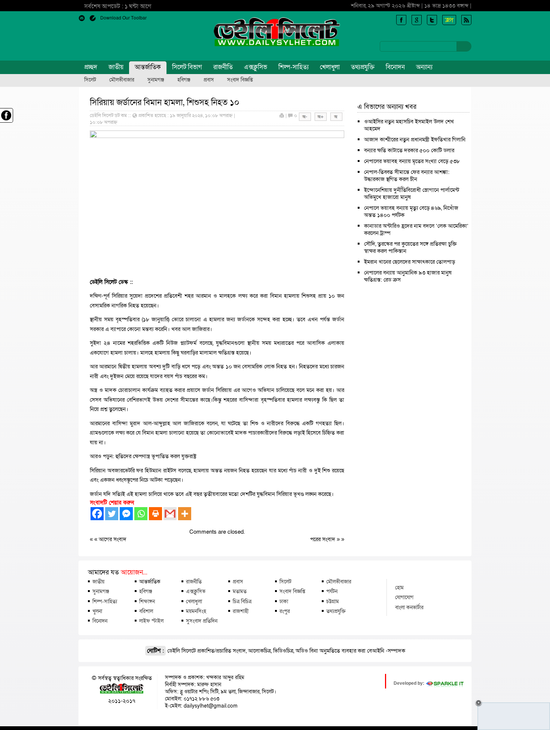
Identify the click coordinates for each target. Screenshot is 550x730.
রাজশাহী (240, 611)
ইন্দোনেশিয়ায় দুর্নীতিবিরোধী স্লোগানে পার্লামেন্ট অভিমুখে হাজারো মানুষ (411, 193)
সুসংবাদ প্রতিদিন (201, 621)
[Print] (155, 513)
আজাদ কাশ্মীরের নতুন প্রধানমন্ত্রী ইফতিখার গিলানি (414, 139)
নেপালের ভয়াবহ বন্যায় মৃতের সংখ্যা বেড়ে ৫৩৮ (412, 161)
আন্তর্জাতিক (148, 67)
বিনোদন (395, 67)
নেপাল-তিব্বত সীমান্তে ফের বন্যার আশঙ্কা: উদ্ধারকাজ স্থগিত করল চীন (406, 175)
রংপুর (284, 611)
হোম (399, 588)
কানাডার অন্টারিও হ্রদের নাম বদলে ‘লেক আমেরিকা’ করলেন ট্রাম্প (416, 229)
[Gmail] (170, 513)
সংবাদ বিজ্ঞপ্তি (240, 80)
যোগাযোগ (404, 597)
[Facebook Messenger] (126, 513)
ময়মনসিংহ (196, 611)
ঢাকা (283, 601)
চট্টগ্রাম (332, 601)
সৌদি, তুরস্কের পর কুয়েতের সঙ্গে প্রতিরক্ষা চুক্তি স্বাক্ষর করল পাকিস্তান (410, 247)
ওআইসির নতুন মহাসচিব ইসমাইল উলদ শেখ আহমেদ (409, 125)
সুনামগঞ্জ (155, 80)
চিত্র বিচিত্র (242, 601)
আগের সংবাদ (112, 539)
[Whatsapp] (140, 513)
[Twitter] (111, 513)
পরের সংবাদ (323, 539)
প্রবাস (209, 80)
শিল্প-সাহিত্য (293, 67)
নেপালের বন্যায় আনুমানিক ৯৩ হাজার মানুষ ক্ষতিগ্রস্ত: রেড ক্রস (408, 276)
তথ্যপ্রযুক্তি (363, 67)
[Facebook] (97, 513)
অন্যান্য (424, 67)
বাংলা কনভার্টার (409, 607)
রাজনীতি (223, 67)
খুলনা (97, 611)
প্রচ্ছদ (90, 67)
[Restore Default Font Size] (336, 119)
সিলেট (90, 80)
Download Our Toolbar (123, 18)
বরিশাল (146, 611)
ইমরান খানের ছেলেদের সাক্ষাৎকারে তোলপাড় (409, 262)
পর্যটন (331, 591)
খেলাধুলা (330, 67)
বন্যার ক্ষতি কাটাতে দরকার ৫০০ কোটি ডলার (409, 150)
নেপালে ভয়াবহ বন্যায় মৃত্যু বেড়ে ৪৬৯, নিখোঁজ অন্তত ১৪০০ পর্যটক (411, 211)
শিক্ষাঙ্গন (147, 601)
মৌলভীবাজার (121, 80)
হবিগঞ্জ (183, 80)
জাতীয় (116, 67)
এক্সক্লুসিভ (255, 67)
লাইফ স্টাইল (151, 621)
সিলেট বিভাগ (187, 67)
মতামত (240, 591)
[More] (184, 513)
